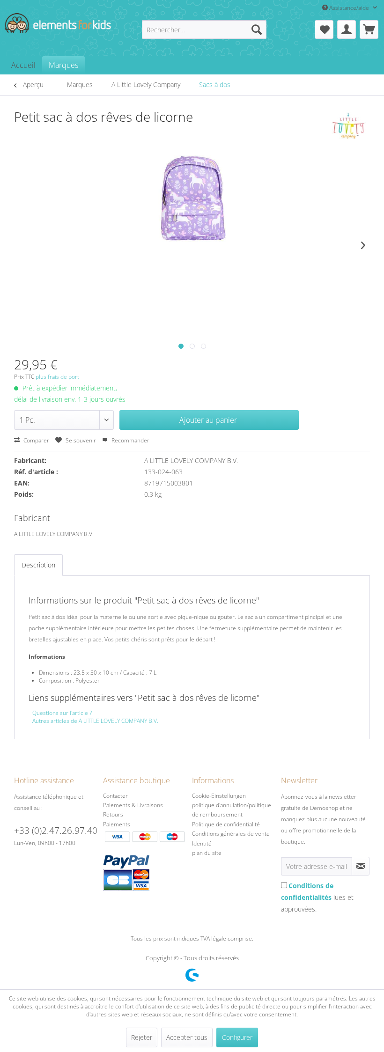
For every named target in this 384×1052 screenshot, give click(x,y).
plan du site (207, 853)
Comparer (35, 440)
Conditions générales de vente (231, 834)
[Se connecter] (346, 29)
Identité (202, 843)
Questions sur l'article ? (62, 713)
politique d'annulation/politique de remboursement (231, 809)
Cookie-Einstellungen (219, 796)
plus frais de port (57, 377)
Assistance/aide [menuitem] (349, 8)
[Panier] (369, 29)
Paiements (116, 824)
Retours (113, 814)
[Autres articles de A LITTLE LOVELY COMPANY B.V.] (348, 126)
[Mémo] (324, 29)
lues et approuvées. (317, 897)
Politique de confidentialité (226, 824)
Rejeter (141, 1037)
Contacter (115, 796)
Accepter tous (186, 1037)
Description (38, 564)
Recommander (129, 440)
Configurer (237, 1037)
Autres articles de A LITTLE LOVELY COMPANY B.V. (95, 721)
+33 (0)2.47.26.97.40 (55, 830)
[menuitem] (204, 29)
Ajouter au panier (208, 420)
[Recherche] (256, 29)
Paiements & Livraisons (133, 805)
